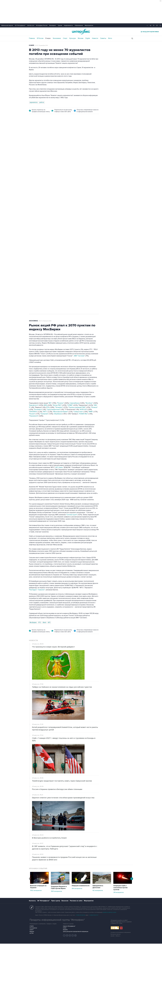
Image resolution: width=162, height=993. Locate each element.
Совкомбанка (74, 403)
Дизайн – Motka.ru (115, 936)
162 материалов (98, 890)
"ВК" (49, 403)
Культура (72, 38)
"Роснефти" (38, 409)
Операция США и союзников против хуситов (120, 888)
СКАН (64, 928)
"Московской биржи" (60, 412)
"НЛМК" (70, 405)
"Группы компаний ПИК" (77, 407)
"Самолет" (41, 590)
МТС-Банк (59, 467)
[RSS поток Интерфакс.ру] (72, 935)
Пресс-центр (55, 901)
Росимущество (46, 253)
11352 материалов (36, 890)
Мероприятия (89, 25)
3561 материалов (56, 891)
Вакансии (65, 901)
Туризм (60, 25)
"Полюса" (94, 407)
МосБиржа (33, 622)
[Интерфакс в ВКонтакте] (70, 935)
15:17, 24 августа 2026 (43, 127)
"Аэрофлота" (33, 405)
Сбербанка (58, 414)
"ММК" (90, 412)
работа (41, 102)
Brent (44, 622)
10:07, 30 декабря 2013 (41, 45)
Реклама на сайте (76, 901)
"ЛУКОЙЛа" (33, 412)
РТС (39, 622)
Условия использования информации (121, 932)
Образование (79, 25)
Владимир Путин (35, 253)
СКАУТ (31, 929)
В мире (48, 38)
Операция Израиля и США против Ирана (59, 887)
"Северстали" (78, 412)
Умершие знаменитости (80, 886)
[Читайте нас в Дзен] (64, 935)
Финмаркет (52, 25)
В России (40, 38)
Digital (87, 38)
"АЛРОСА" (83, 409)
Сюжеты (103, 38)
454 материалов (77, 888)
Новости (95, 38)
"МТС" (45, 412)
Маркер (32, 931)
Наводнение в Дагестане (98, 887)
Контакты (32, 901)
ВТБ (47, 407)
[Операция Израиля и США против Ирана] (60, 884)
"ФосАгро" (89, 403)
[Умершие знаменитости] (81, 883)
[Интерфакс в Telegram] (67, 935)
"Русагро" (60, 403)
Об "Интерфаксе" (20, 25)
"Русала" (32, 414)
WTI (49, 622)
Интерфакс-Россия (41, 25)
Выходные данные (116, 934)
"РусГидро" (33, 590)
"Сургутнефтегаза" (53, 409)
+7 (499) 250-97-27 (93, 915)
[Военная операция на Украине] (39, 883)
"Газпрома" (44, 414)
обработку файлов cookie (109, 912)
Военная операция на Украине (38, 887)
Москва (80, 38)
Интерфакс (81, 31)
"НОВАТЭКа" (83, 414)
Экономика (57, 38)
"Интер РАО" (57, 405)
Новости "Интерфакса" (69, 926)
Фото (110, 38)
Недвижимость (68, 25)
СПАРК (32, 926)
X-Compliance (33, 928)
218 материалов (118, 892)
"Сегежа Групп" (71, 515)
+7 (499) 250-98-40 (80, 915)
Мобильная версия (7, 25)
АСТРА (31, 933)
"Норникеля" (33, 416)
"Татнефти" (59, 407)
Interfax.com (30, 25)
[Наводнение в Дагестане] (102, 883)
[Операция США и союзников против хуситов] (122, 883)
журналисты (34, 102)
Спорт (65, 38)
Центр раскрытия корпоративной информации (75, 931)
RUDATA (65, 929)
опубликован (56, 194)
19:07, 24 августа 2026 (45, 321)
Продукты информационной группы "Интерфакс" (57, 919)
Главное (32, 38)
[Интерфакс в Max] (75, 935)
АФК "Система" (79, 356)
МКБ (45, 405)
